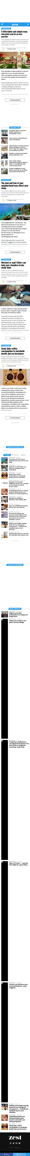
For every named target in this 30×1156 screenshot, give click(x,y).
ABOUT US (17, 1147)
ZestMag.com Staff (11, 49)
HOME (11, 1147)
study (10, 242)
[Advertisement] (15, 11)
